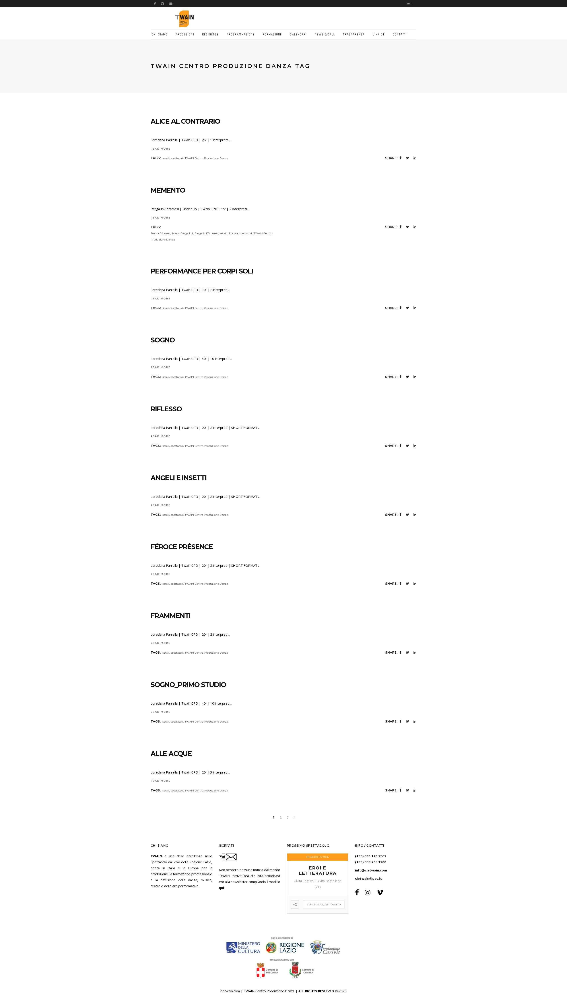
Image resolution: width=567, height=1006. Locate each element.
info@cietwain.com (371, 870)
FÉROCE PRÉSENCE (182, 547)
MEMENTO (168, 190)
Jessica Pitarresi (160, 233)
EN (408, 3)
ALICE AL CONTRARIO (185, 121)
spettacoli (177, 158)
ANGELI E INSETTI (179, 478)
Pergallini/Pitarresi (206, 233)
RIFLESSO (166, 409)
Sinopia (233, 233)
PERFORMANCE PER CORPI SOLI (202, 271)
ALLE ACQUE (171, 754)
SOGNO (163, 340)
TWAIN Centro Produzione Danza (206, 158)
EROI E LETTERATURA (317, 870)
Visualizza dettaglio (324, 904)
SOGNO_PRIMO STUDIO (188, 685)
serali (166, 158)
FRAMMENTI (170, 616)
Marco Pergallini (182, 233)
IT (412, 3)
